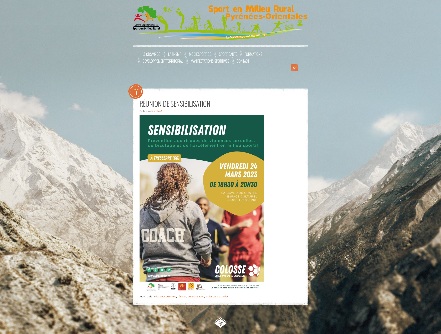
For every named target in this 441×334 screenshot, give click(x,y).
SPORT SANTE (228, 54)
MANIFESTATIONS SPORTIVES (210, 61)
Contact (243, 61)
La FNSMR (174, 54)
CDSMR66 (170, 296)
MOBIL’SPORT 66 (200, 54)
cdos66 (158, 296)
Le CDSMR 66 (151, 54)
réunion (182, 296)
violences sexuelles (217, 296)
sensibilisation (196, 296)
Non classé (156, 111)
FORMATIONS (253, 54)
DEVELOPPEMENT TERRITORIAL (162, 61)
